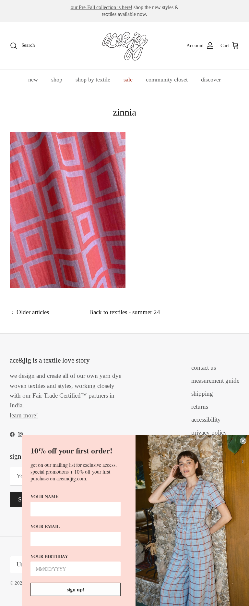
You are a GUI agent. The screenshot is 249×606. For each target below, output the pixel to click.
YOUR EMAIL (45, 526)
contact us (203, 367)
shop (56, 79)
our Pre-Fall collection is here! (101, 7)
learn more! (24, 415)
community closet (167, 79)
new (33, 79)
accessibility (206, 419)
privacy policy (209, 432)
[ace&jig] (124, 45)
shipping (202, 393)
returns (199, 406)
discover (211, 79)
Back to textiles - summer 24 (124, 312)
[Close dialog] (243, 441)
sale (128, 79)
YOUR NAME (44, 496)
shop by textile (93, 79)
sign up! (75, 589)
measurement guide (215, 380)
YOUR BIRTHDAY (49, 556)
